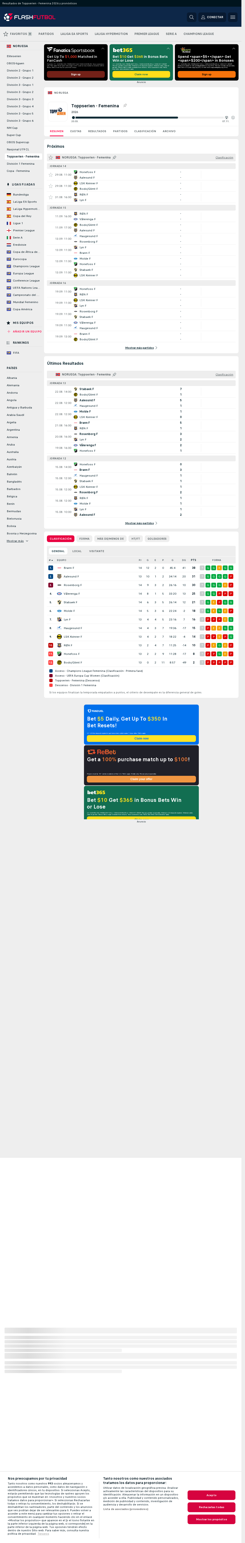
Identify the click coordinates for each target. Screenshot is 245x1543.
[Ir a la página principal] (37, 17)
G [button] (148, 560)
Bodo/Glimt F (73, 662)
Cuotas (75, 131)
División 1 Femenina (20, 164)
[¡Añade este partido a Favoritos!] (51, 175)
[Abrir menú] (233, 17)
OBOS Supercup (18, 142)
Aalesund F (71, 576)
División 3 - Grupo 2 (20, 92)
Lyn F (67, 619)
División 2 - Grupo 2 (20, 78)
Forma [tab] (84, 538)
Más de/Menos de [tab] (110, 538)
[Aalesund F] (59, 576)
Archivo (169, 131)
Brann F (69, 568)
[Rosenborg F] (59, 585)
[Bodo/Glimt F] (59, 662)
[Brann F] (59, 567)
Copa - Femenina (18, 171)
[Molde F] (59, 611)
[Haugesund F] (59, 628)
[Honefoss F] (59, 654)
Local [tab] (77, 551)
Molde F (69, 611)
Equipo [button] (61, 560)
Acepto (211, 1495)
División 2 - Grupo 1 (20, 70)
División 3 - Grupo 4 (20, 106)
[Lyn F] (59, 619)
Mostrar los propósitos (211, 1519)
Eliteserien (14, 56)
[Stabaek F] (59, 602)
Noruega (61, 92)
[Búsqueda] (191, 17)
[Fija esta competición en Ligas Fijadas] (125, 105)
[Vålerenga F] (59, 593)
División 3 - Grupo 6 (20, 121)
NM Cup (12, 128)
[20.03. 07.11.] (153, 117)
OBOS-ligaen (15, 63)
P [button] (163, 560)
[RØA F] (59, 645)
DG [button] (184, 560)
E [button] (155, 560)
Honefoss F (72, 654)
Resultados (97, 131)
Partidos (120, 131)
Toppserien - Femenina (23, 156)
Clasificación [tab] (61, 538)
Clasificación (145, 131)
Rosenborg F (73, 585)
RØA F (68, 645)
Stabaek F (70, 602)
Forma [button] (216, 560)
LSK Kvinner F (73, 637)
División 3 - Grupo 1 (20, 85)
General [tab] (58, 551)
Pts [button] (193, 560)
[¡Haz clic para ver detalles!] (141, 174)
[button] (233, 117)
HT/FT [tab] (135, 538)
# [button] (50, 560)
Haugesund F (73, 628)
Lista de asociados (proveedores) (125, 1509)
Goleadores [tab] (157, 538)
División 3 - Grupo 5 (20, 113)
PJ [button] (140, 560)
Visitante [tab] (96, 551)
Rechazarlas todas (211, 1507)
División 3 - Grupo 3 (20, 99)
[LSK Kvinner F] (59, 636)
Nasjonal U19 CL (18, 149)
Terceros (43, 1533)
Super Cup (14, 135)
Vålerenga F (72, 594)
